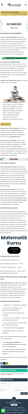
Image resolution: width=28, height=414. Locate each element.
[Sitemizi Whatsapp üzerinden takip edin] (16, 405)
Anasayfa (15, 14)
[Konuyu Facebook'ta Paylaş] (1, 363)
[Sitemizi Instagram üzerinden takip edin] (14, 405)
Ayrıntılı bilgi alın (14, 250)
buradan (2, 338)
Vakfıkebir (25, 14)
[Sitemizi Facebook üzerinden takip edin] (12, 405)
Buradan (21, 357)
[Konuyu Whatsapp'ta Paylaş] (7, 363)
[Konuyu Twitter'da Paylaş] (4, 363)
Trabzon (20, 14)
